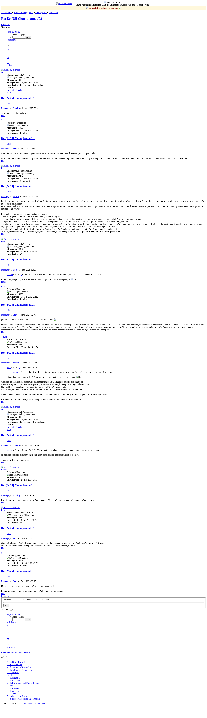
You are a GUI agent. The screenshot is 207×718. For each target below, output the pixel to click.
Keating (4, 470)
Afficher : (8, 600)
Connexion (53, 12)
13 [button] (8, 47)
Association (6, 12)
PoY (3, 241)
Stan (3, 120)
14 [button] (8, 50)
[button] (13, 32)
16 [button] (8, 55)
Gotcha (4, 72)
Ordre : (47, 600)
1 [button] (7, 42)
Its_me (4, 168)
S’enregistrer (41, 12)
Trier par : (30, 600)
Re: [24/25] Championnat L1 (21, 18)
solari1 (4, 337)
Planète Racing (20, 12)
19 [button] (8, 62)
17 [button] (8, 57)
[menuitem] (27, 703)
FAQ (31, 12)
